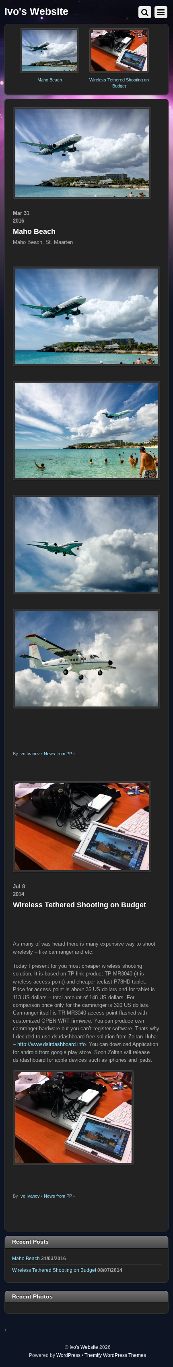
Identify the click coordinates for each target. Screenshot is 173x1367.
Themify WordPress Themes (115, 1355)
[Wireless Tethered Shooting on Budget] (119, 71)
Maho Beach (49, 79)
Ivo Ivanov (29, 753)
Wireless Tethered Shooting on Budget (79, 905)
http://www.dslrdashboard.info (51, 1044)
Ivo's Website (84, 1347)
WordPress (68, 1355)
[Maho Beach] (49, 71)
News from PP (58, 753)
